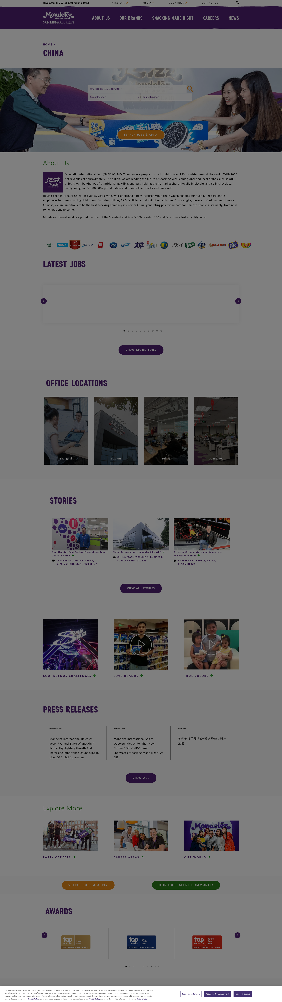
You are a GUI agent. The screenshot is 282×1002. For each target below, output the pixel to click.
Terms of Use (142, 999)
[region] (141, 994)
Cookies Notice (33, 999)
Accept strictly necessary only (217, 994)
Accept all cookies (243, 994)
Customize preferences (191, 994)
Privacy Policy (94, 999)
